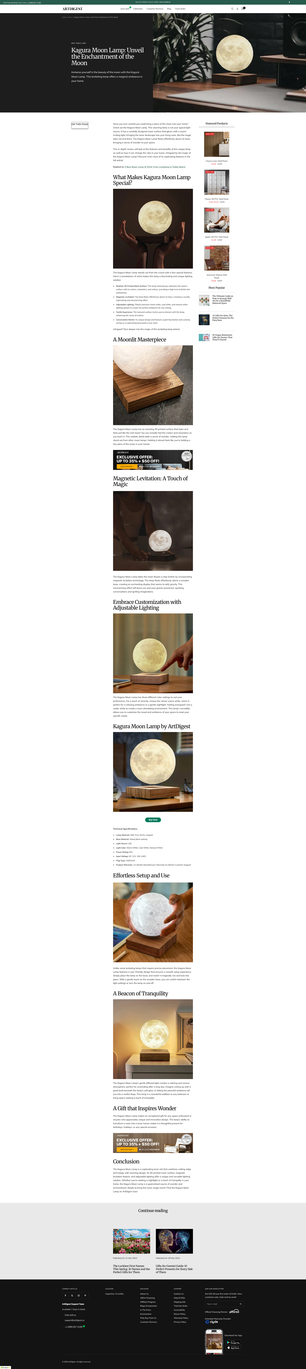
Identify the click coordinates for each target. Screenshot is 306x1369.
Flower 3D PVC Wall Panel (217, 199)
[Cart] (242, 9)
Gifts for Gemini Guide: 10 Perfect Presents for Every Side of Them (174, 1269)
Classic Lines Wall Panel (216, 161)
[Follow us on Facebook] (65, 1295)
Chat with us (70, 1315)
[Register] (240, 1304)
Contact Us (179, 1294)
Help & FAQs (179, 1298)
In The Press (145, 1310)
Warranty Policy (181, 1318)
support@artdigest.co (74, 1320)
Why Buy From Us (148, 1318)
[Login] (237, 9)
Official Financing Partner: (216, 1312)
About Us (144, 1294)
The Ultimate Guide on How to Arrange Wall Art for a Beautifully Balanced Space (222, 299)
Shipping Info (179, 1302)
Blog (169, 9)
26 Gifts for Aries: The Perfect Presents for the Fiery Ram (223, 317)
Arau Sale (124, 9)
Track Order (180, 9)
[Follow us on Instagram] (78, 1295)
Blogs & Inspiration (148, 1306)
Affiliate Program (148, 1302)
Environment (145, 1314)
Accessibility (179, 1310)
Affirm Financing (147, 1298)
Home (64, 17)
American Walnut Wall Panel (217, 276)
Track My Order (181, 1306)
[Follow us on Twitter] (72, 1295)
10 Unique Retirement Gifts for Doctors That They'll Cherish (222, 337)
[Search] (232, 9)
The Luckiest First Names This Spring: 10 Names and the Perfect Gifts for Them (131, 1269)
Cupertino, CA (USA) (114, 1294)
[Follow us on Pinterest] (85, 1295)
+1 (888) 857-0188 (34, 3)
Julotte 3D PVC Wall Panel (216, 237)
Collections (138, 9)
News (70, 17)
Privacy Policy (180, 1322)
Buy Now (153, 819)
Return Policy (180, 1314)
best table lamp (78, 43)
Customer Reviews (155, 9)
